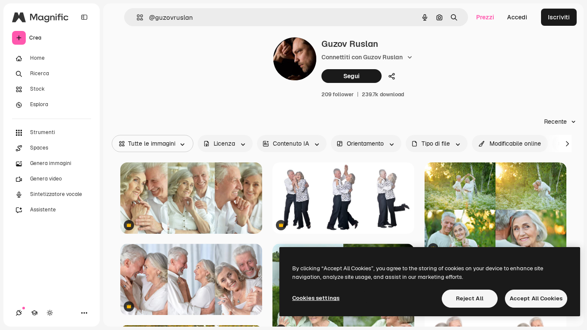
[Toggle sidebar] (84, 17)
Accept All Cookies (536, 298)
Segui (351, 76)
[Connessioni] (19, 313)
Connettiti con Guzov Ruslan (362, 57)
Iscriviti (559, 17)
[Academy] (34, 313)
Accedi (517, 17)
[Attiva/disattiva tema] (50, 313)
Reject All (469, 298)
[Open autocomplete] (136, 17)
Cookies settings (315, 298)
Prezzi (485, 17)
